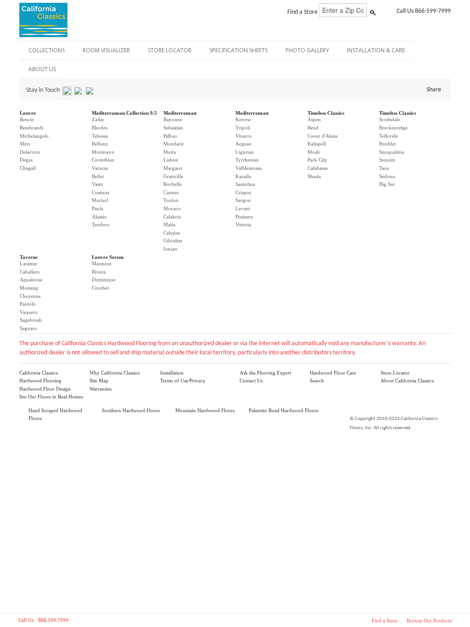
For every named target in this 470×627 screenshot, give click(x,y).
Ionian (170, 249)
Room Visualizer (106, 50)
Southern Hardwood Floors (131, 410)
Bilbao (170, 136)
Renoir (27, 119)
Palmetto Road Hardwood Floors (283, 410)
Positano (244, 216)
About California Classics (407, 380)
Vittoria (243, 224)
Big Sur (387, 184)
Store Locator (394, 372)
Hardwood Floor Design (45, 389)
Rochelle (172, 184)
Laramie (28, 263)
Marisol (100, 200)
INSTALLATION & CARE (376, 50)
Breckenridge (393, 127)
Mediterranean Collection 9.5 (124, 113)
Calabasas (318, 168)
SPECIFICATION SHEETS (238, 50)
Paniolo (28, 304)
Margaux (173, 168)
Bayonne (172, 119)
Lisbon (170, 159)
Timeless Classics (326, 113)
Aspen (314, 119)
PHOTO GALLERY (307, 50)
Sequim (387, 159)
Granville (173, 176)
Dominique (104, 279)
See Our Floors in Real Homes (51, 396)
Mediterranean (179, 113)
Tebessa (100, 136)
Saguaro (28, 328)
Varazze (100, 168)
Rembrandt (31, 127)
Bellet (98, 176)
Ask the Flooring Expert (265, 372)
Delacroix (30, 152)
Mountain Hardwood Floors (205, 410)
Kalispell (317, 143)
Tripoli (242, 127)
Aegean (243, 143)
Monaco (172, 208)
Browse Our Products (429, 620)
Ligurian (244, 152)
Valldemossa (248, 168)
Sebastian (173, 127)
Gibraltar (172, 240)
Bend (313, 127)
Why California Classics (115, 372)
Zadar (98, 119)
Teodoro (101, 224)
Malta (169, 224)
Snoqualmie (391, 152)
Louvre (28, 113)
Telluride (388, 136)
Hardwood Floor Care (333, 372)
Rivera (99, 271)
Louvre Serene (108, 257)
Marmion (102, 263)
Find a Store (384, 620)
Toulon (171, 200)
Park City (317, 159)
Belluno (100, 143)
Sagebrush (31, 320)
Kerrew (243, 119)
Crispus (243, 192)
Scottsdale (389, 119)
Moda (169, 152)
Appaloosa (31, 279)
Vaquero (29, 312)
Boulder (387, 143)
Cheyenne (30, 296)
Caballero (30, 271)
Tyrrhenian (247, 159)
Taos (384, 168)
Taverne (29, 257)
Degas (26, 159)
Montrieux (103, 152)
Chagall (28, 168)
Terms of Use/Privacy (183, 380)
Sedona (387, 176)
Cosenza (100, 192)
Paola (97, 208)
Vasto (97, 184)
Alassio (99, 216)
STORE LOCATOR (169, 50)
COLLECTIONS (46, 50)
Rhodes (99, 127)
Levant (242, 208)
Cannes (171, 192)
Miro (25, 143)
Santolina (245, 184)
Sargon (243, 200)
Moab (314, 152)
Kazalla (243, 176)
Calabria (172, 216)
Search (317, 380)
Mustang (29, 288)
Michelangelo (34, 136)
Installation (172, 372)
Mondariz (173, 143)
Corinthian (103, 159)
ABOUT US (42, 69)
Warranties (101, 389)
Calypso (171, 232)
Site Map (99, 380)
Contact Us (251, 380)
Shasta (314, 176)
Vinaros (243, 136)
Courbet (100, 288)
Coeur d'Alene (323, 136)
